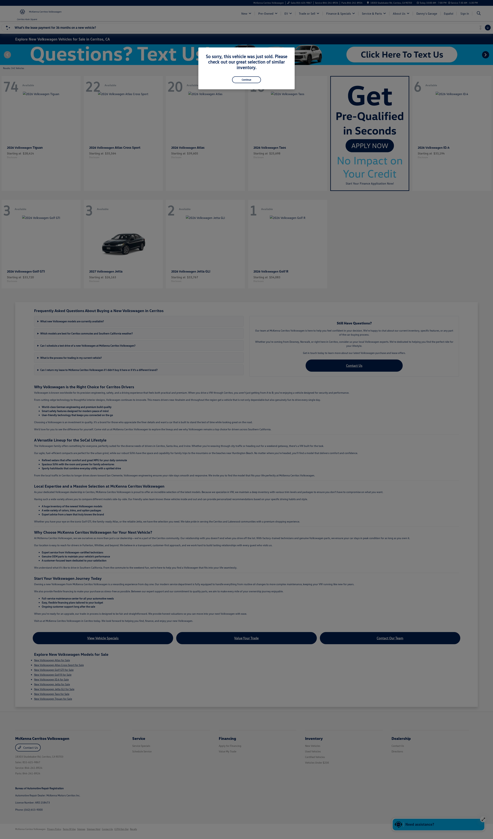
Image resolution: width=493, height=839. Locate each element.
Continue (246, 79)
